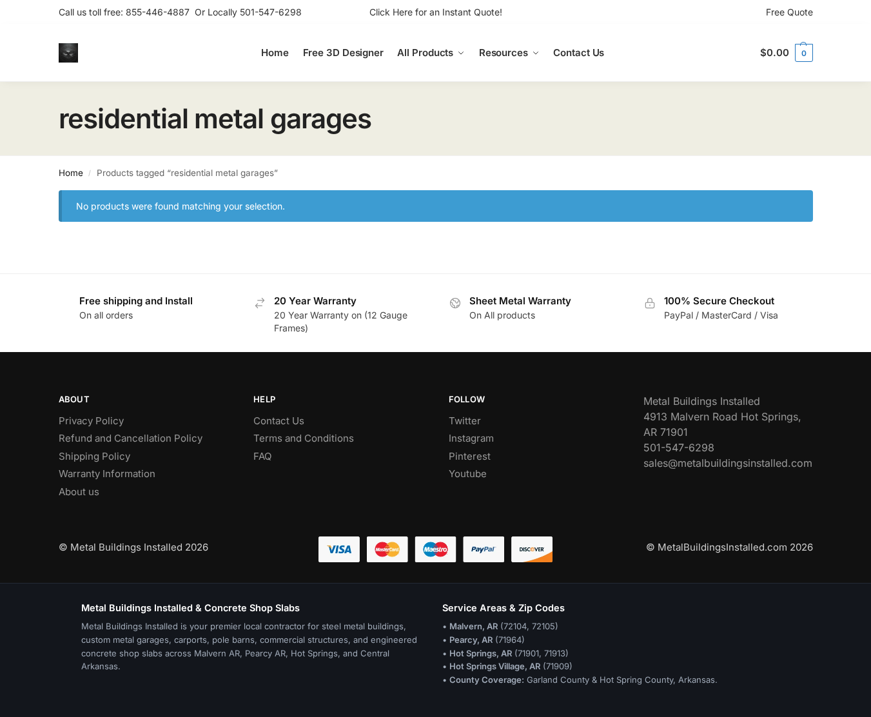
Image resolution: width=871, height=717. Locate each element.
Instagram (471, 438)
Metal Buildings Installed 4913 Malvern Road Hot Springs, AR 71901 (722, 416)
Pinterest (470, 456)
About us (79, 492)
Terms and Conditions (303, 438)
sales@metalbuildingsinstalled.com (727, 463)
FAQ (262, 456)
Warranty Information (107, 473)
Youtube (468, 473)
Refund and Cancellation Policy (130, 438)
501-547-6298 (271, 11)
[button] (786, 53)
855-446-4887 (160, 11)
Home (71, 173)
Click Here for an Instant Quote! (435, 11)
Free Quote (789, 11)
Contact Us (278, 421)
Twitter (465, 421)
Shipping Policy (94, 456)
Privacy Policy (91, 421)
